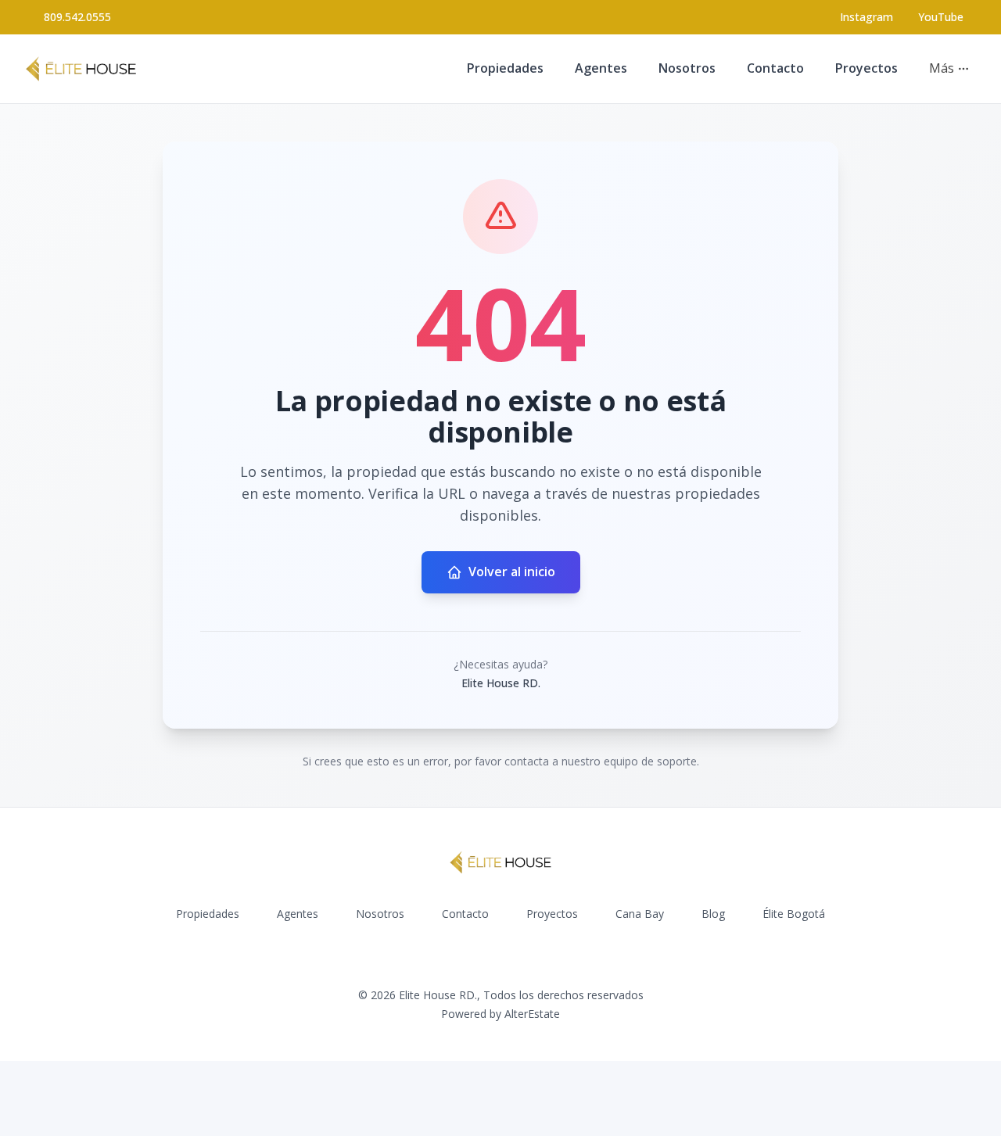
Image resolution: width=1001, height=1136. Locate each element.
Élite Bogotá (793, 913)
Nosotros (687, 68)
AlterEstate (532, 1013)
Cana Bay (639, 913)
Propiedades (505, 68)
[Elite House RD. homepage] (81, 69)
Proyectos (866, 68)
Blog (713, 913)
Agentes (601, 68)
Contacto (775, 68)
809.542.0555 (77, 16)
